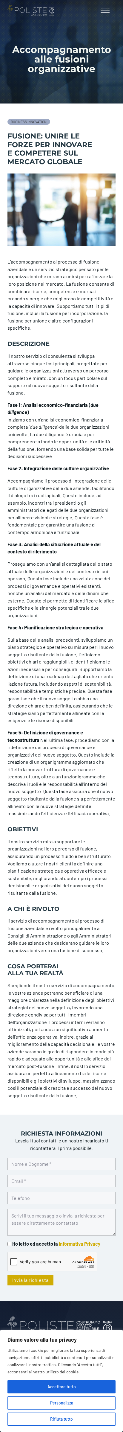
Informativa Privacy (79, 1244)
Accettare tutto (61, 1386)
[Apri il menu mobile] (105, 10)
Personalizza (61, 1402)
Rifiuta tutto (61, 1419)
